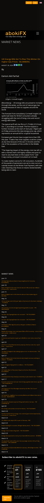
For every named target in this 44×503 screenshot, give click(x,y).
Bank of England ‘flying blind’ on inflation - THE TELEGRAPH (17, 365)
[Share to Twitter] (21, 65)
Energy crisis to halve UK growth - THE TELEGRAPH (15, 430)
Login (35, 2)
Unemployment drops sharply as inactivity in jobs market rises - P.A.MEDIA (22, 376)
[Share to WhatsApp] (19, 65)
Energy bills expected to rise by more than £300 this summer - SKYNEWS (21, 436)
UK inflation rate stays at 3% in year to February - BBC (16, 420)
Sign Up (29, 2)
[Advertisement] (22, 15)
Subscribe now (7, 498)
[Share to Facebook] (14, 65)
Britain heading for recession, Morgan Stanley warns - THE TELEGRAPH (21, 425)
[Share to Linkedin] (17, 65)
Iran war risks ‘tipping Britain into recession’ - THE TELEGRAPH (18, 314)
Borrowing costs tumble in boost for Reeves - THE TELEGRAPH (19, 408)
